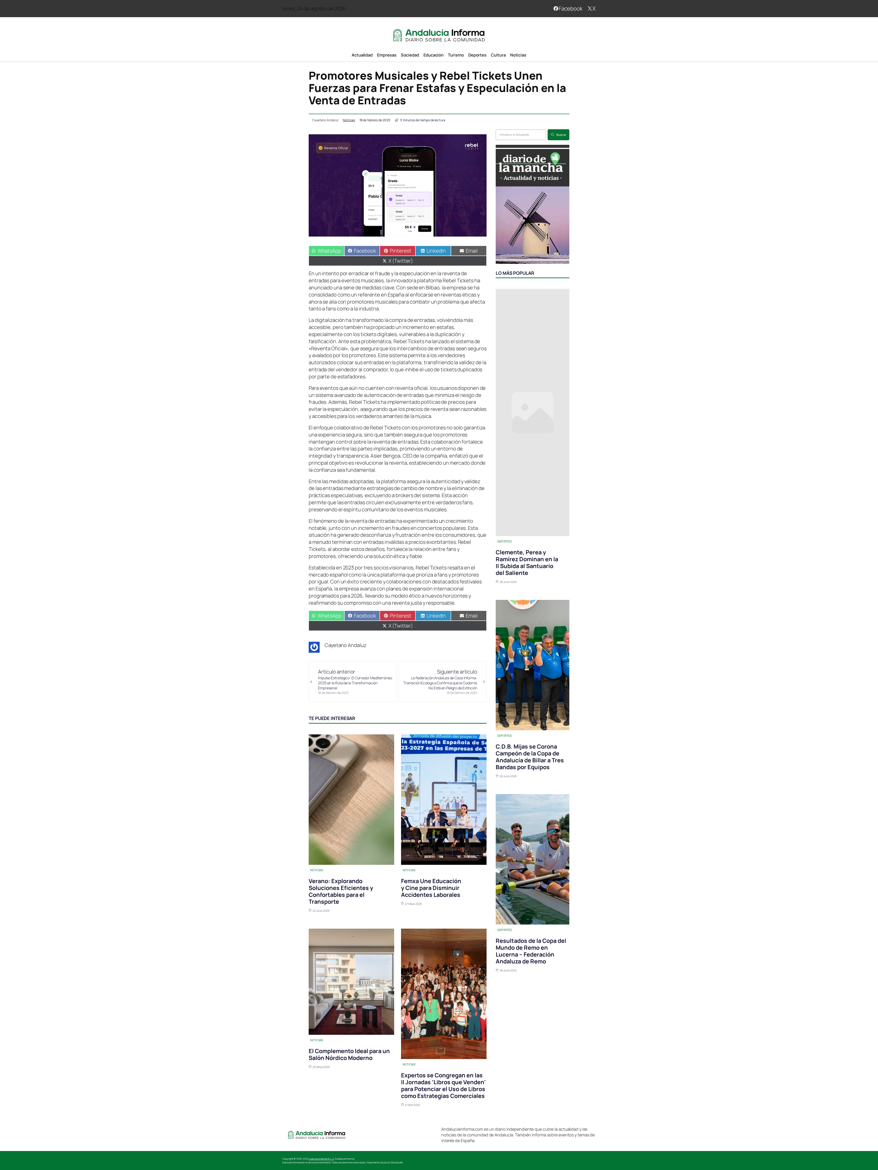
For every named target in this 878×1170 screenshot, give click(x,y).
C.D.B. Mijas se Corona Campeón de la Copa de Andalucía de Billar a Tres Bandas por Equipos (530, 756)
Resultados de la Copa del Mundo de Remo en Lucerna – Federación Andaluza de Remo (531, 951)
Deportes (504, 541)
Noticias (349, 120)
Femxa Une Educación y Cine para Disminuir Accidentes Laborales (431, 888)
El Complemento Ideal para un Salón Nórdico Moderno (349, 1054)
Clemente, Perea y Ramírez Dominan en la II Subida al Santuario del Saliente (527, 562)
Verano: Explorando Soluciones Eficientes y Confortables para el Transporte (341, 891)
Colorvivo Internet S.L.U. (322, 1158)
